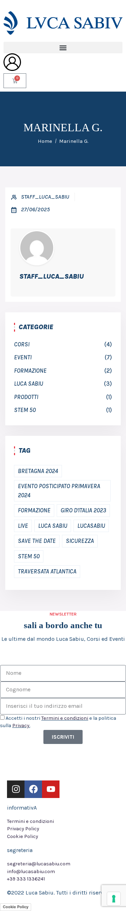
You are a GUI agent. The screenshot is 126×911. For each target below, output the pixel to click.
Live (23, 525)
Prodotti (26, 396)
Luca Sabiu (52, 525)
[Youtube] (50, 789)
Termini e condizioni (64, 718)
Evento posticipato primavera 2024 (59, 491)
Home (45, 141)
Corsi (21, 344)
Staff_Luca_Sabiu (45, 196)
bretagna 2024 (38, 470)
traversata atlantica (47, 571)
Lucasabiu (91, 525)
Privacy (20, 726)
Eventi (22, 357)
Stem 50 (25, 409)
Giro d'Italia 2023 (83, 510)
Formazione (30, 370)
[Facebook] (33, 789)
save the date (37, 540)
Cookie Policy (15, 906)
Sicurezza (80, 540)
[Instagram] (15, 789)
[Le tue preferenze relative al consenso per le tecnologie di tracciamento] (113, 898)
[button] (63, 47)
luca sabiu (28, 383)
